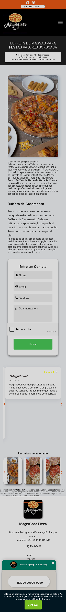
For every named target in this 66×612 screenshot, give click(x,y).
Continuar (33, 605)
